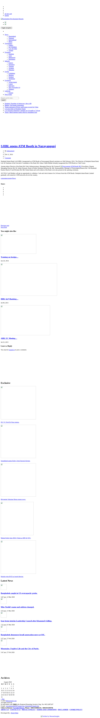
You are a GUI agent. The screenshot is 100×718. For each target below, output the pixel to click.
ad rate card (8, 14)
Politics (11, 45)
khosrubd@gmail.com (32, 706)
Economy (8, 52)
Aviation (11, 68)
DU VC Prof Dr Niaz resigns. (10, 422)
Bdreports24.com (11, 701)
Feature (11, 93)
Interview (11, 86)
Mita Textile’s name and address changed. (17, 607)
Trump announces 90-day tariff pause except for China (21, 107)
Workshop (12, 79)
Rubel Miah (14, 713)
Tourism (11, 66)
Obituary (11, 89)
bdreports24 (10, 151)
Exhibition (12, 73)
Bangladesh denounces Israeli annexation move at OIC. (23, 635)
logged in (12, 350)
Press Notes (8, 94)
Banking (11, 54)
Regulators (12, 59)
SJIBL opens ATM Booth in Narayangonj (28, 146)
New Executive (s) (14, 87)
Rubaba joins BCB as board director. (12, 576)
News (6, 34)
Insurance (12, 64)
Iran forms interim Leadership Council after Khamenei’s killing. (26, 621)
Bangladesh (12, 36)
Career (11, 84)
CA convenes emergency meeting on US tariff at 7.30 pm (22, 110)
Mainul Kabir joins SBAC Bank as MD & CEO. (16, 538)
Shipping (11, 70)
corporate (4, 178)
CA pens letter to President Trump (15, 109)
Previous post (5, 225)
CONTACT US (15, 709)
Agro (10, 56)
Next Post (4, 227)
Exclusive (8, 80)
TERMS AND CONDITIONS (47, 709)
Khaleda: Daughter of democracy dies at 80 (18, 103)
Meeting (11, 75)
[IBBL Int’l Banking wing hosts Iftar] (29, 295)
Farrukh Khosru (18, 708)
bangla (7, 15)
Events (7, 71)
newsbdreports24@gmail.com (15, 706)
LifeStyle (7, 91)
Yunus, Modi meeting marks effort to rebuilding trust (21, 112)
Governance (8, 43)
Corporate (8, 158)
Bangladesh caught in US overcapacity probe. (19, 593)
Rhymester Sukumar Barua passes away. (13, 499)
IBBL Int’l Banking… (9, 299)
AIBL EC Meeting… (9, 338)
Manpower (12, 57)
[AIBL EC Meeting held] (25, 334)
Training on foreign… (9, 257)
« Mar (2, 699)
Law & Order (13, 49)
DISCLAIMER (63, 709)
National (11, 38)
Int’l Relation (13, 47)
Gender (11, 50)
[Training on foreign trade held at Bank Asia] (18, 253)
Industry (7, 61)
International (12, 40)
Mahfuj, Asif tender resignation (14, 105)
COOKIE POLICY (76, 709)
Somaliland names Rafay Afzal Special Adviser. (15, 461)
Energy (11, 63)
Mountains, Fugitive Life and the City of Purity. (20, 649)
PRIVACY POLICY (28, 709)
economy (9, 178)
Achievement (13, 82)
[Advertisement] (50, 128)
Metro (10, 41)
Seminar (11, 77)
